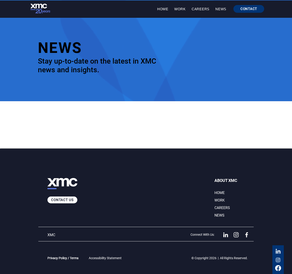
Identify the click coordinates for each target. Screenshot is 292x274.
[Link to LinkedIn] (225, 234)
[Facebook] (278, 268)
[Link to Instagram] (236, 234)
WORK (219, 200)
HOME (219, 193)
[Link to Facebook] (246, 234)
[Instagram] (278, 260)
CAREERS (222, 208)
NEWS (219, 215)
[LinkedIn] (278, 252)
